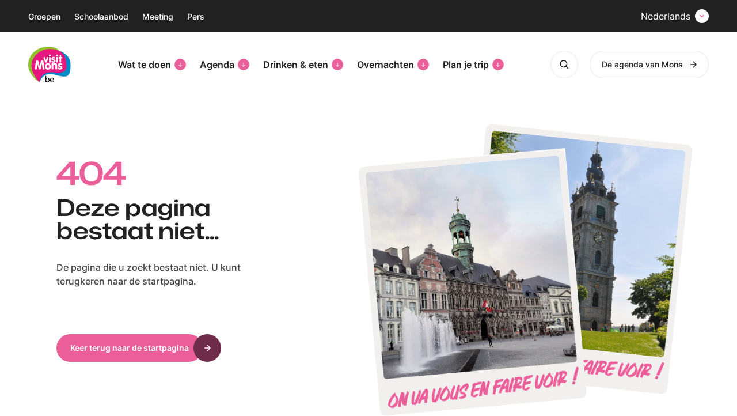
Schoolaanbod (101, 16)
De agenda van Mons (642, 64)
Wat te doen (144, 64)
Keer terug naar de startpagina (129, 348)
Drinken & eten (295, 64)
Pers (195, 16)
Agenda (217, 64)
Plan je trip (466, 64)
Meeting (157, 16)
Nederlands (665, 16)
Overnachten (385, 64)
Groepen (44, 16)
